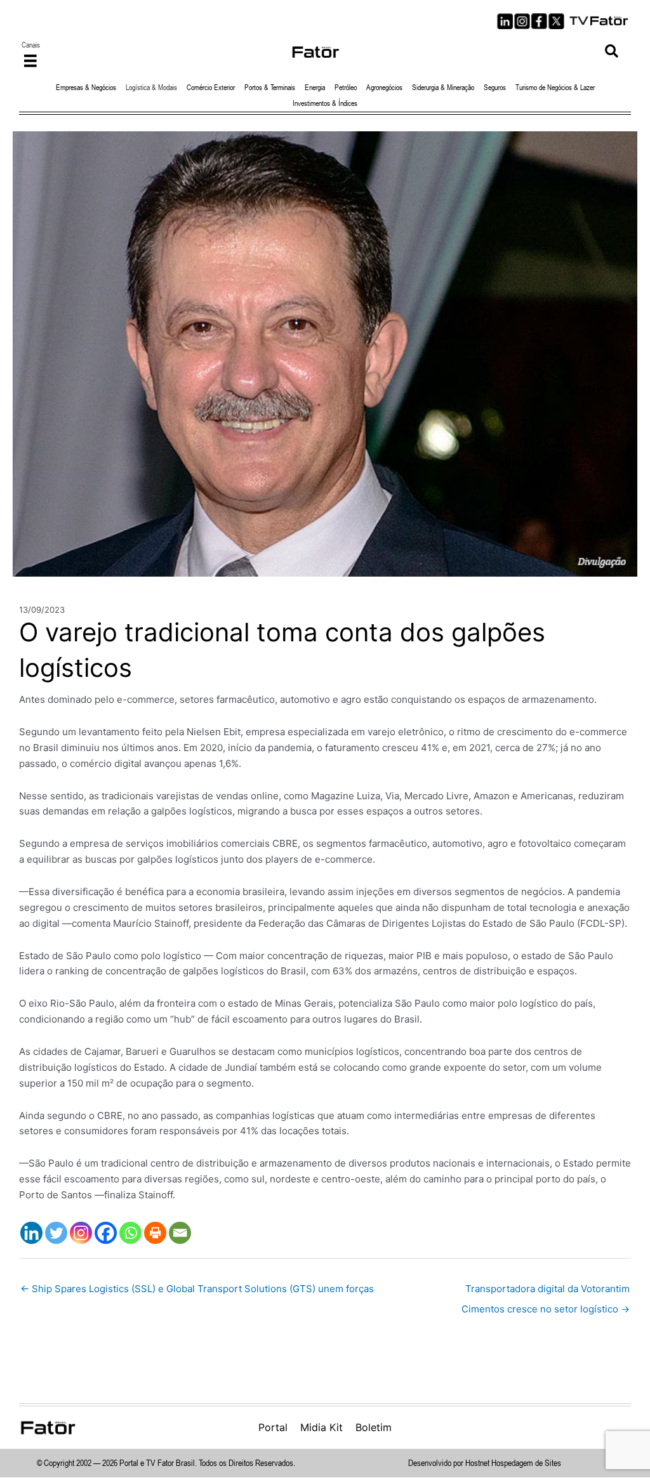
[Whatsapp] (130, 1233)
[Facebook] (106, 1233)
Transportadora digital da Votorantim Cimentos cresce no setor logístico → (545, 1292)
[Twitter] (56, 1233)
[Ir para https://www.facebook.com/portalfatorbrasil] (539, 21)
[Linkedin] (31, 1233)
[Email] (180, 1233)
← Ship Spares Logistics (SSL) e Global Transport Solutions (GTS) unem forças (197, 1289)
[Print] (155, 1233)
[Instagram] (81, 1233)
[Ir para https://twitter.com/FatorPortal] (556, 21)
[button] (612, 52)
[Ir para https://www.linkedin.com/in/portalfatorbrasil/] (505, 21)
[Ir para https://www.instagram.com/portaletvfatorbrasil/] (522, 21)
